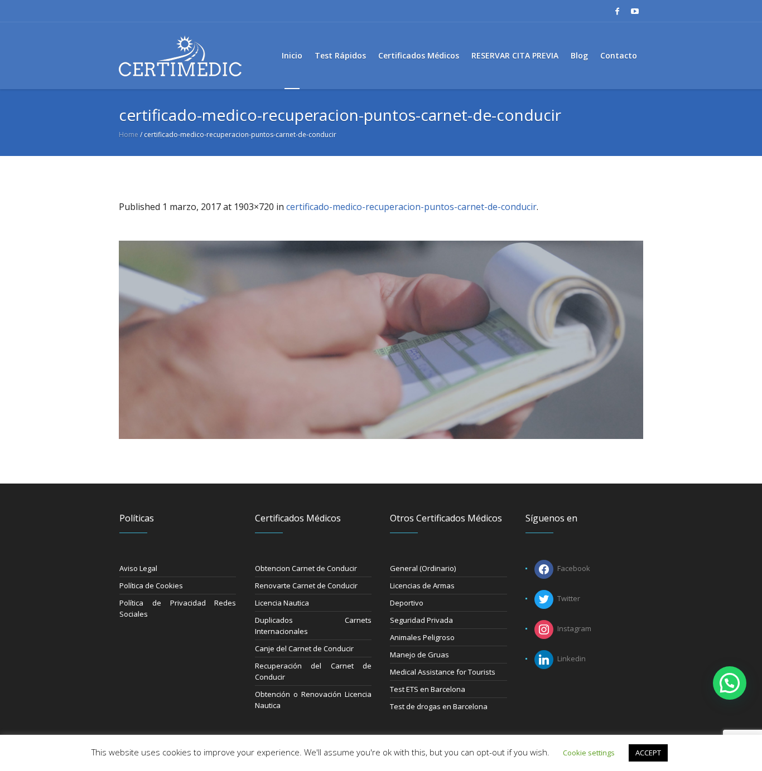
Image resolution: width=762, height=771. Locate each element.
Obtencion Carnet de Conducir (306, 568)
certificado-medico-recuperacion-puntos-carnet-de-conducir (411, 207)
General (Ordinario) (423, 568)
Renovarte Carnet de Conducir (306, 585)
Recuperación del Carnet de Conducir (313, 671)
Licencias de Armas (422, 585)
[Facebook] (617, 11)
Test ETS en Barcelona (427, 689)
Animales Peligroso (422, 637)
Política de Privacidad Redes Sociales (178, 608)
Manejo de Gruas (419, 655)
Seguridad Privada (421, 620)
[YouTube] (635, 11)
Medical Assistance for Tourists (442, 672)
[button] (729, 683)
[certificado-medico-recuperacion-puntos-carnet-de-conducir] (381, 340)
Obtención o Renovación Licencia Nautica (313, 699)
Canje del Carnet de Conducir (304, 648)
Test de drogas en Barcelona (439, 706)
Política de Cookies (151, 585)
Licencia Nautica (282, 603)
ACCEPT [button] (648, 753)
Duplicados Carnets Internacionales (313, 625)
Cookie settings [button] (589, 753)
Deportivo (406, 603)
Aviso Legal (138, 568)
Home (128, 134)
